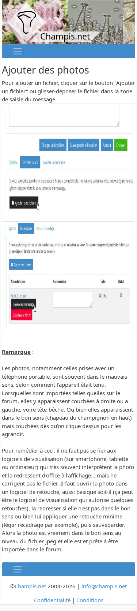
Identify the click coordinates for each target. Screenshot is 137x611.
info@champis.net (104, 586)
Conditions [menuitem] (89, 600)
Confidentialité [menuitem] (52, 600)
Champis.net (30, 586)
